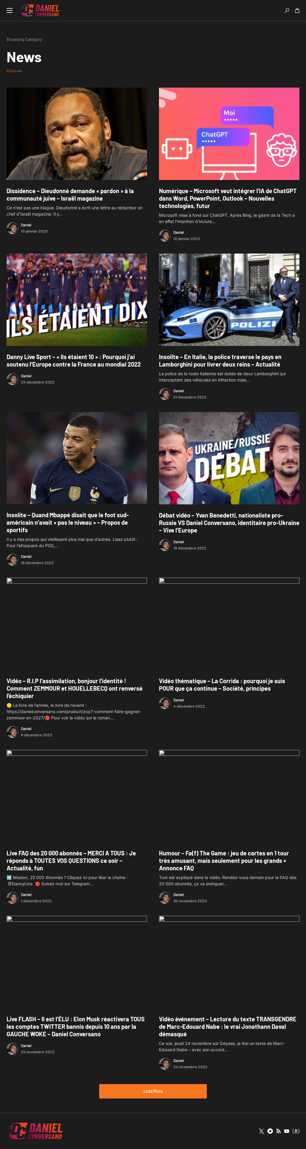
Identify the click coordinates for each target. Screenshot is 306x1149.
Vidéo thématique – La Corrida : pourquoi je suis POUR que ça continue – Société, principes (222, 684)
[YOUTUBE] (286, 1131)
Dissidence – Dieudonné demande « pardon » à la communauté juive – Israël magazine (70, 194)
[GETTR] (278, 1131)
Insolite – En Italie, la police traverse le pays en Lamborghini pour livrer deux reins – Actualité (220, 360)
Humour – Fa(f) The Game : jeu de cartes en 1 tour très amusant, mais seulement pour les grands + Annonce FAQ (224, 860)
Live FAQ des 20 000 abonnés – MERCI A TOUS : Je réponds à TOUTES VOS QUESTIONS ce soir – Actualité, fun (71, 860)
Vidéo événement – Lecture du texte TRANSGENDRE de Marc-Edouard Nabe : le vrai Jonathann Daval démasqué (227, 1026)
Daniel (26, 224)
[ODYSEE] (296, 1131)
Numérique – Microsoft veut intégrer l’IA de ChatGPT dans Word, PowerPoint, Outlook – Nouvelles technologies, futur (228, 198)
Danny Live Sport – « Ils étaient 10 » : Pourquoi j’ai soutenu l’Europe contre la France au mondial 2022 (74, 360)
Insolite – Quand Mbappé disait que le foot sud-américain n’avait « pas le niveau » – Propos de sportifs (68, 522)
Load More (153, 1091)
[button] (10, 10)
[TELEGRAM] (270, 1131)
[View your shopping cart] (297, 10)
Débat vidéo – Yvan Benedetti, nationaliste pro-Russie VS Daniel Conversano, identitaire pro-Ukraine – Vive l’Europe (229, 523)
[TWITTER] (261, 1131)
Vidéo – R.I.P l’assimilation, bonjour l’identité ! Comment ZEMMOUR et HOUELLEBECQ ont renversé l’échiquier (75, 688)
